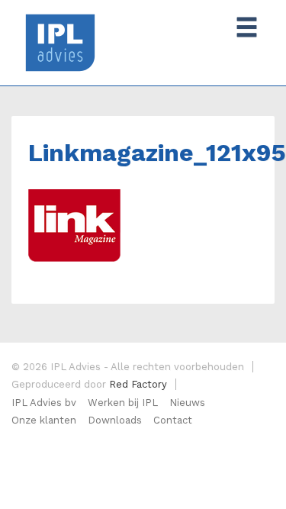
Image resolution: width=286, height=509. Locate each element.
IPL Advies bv (43, 403)
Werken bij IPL (123, 403)
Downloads (115, 420)
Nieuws (187, 403)
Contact (172, 420)
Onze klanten (43, 420)
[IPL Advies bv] (60, 41)
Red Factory (138, 384)
